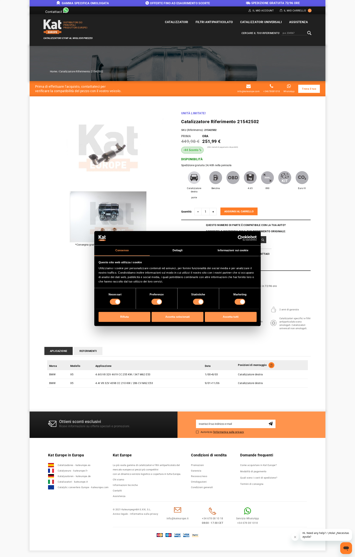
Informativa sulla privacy (144, 514)
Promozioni (197, 465)
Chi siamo (118, 479)
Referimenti (88, 350)
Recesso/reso (199, 476)
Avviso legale (120, 514)
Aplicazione (58, 350)
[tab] (59, 351)
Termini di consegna (251, 484)
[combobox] (294, 33)
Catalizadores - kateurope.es (74, 465)
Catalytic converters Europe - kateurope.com (83, 487)
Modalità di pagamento (253, 471)
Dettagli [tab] (178, 250)
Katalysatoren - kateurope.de (74, 476)
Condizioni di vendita (209, 455)
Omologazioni (199, 481)
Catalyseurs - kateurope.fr (73, 470)
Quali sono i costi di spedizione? (258, 477)
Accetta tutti (231, 316)
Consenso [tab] (122, 250)
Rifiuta (124, 316)
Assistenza (119, 496)
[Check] (262, 239)
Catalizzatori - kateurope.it (73, 481)
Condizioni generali (202, 487)
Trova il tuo (309, 88)
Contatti (117, 490)
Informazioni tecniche (125, 485)
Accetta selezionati (177, 316)
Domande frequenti (256, 455)
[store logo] (52, 26)
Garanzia (196, 470)
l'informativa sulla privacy (228, 432)
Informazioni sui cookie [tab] (233, 250)
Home (53, 71)
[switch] (156, 302)
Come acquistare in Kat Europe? (258, 465)
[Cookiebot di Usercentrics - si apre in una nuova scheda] (240, 238)
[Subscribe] (271, 424)
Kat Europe (122, 455)
